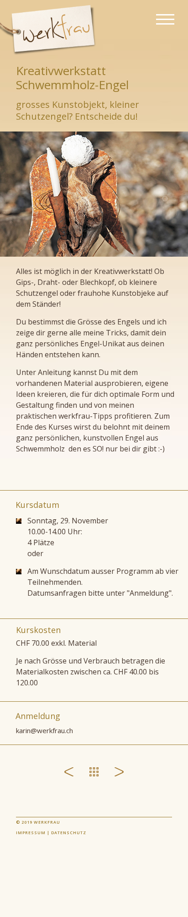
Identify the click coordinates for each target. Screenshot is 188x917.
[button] (165, 19)
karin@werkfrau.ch (44, 730)
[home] (52, 29)
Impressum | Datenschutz (51, 833)
